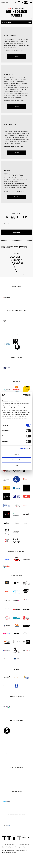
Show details (24, 448)
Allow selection (16, 460)
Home (9, 8)
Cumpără (16, 56)
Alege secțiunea (7, 22)
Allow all (16, 454)
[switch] (28, 430)
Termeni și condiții (9, 844)
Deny (16, 465)
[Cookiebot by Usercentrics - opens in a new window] (23, 395)
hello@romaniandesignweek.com (17, 847)
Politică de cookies (24, 844)
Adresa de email (8, 224)
